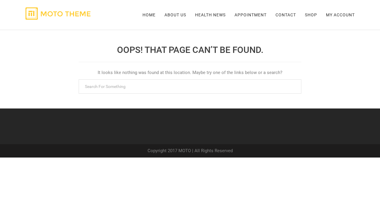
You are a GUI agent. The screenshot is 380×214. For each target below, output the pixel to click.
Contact (286, 14)
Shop (311, 14)
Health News (210, 14)
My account (340, 14)
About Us (175, 14)
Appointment (251, 14)
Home (149, 14)
